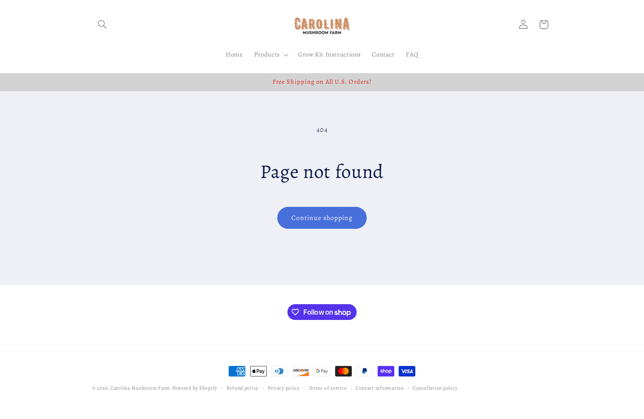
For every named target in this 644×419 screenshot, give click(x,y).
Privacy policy (284, 387)
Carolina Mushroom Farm (140, 387)
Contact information (380, 387)
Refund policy (242, 387)
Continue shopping (322, 217)
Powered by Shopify (194, 387)
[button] (102, 24)
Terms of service (328, 387)
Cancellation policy (435, 387)
